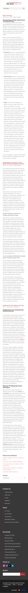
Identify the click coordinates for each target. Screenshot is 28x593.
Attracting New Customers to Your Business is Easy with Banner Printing (13, 163)
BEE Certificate (8, 538)
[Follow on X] (10, 566)
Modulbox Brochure (10, 549)
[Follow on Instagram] (4, 566)
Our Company (8, 513)
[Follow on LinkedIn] (12, 566)
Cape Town (7, 495)
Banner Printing (7, 15)
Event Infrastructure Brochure (12, 543)
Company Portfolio (10, 535)
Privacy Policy (7, 584)
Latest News (8, 516)
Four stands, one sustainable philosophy (12, 461)
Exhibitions (16, 307)
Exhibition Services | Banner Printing (13, 305)
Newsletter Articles (10, 519)
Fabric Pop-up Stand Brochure (13, 546)
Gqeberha (7, 500)
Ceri (5, 17)
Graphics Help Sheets (10, 557)
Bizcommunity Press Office (12, 522)
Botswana (7, 503)
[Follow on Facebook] (7, 566)
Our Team (7, 511)
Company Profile (9, 541)
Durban (7, 497)
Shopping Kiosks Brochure (11, 555)
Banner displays (17, 17)
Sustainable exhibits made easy (10, 471)
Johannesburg (8, 492)
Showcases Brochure (10, 552)
